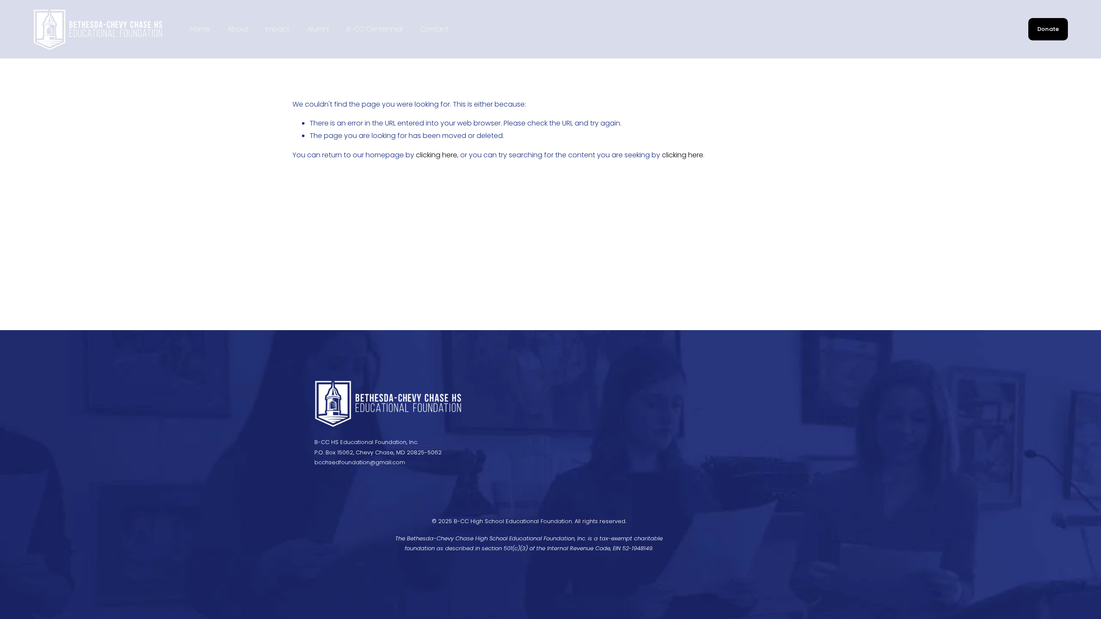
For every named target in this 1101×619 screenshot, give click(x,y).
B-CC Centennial (375, 29)
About (238, 29)
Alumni (318, 29)
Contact (434, 29)
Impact (277, 29)
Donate (1048, 29)
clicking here (436, 155)
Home (200, 29)
